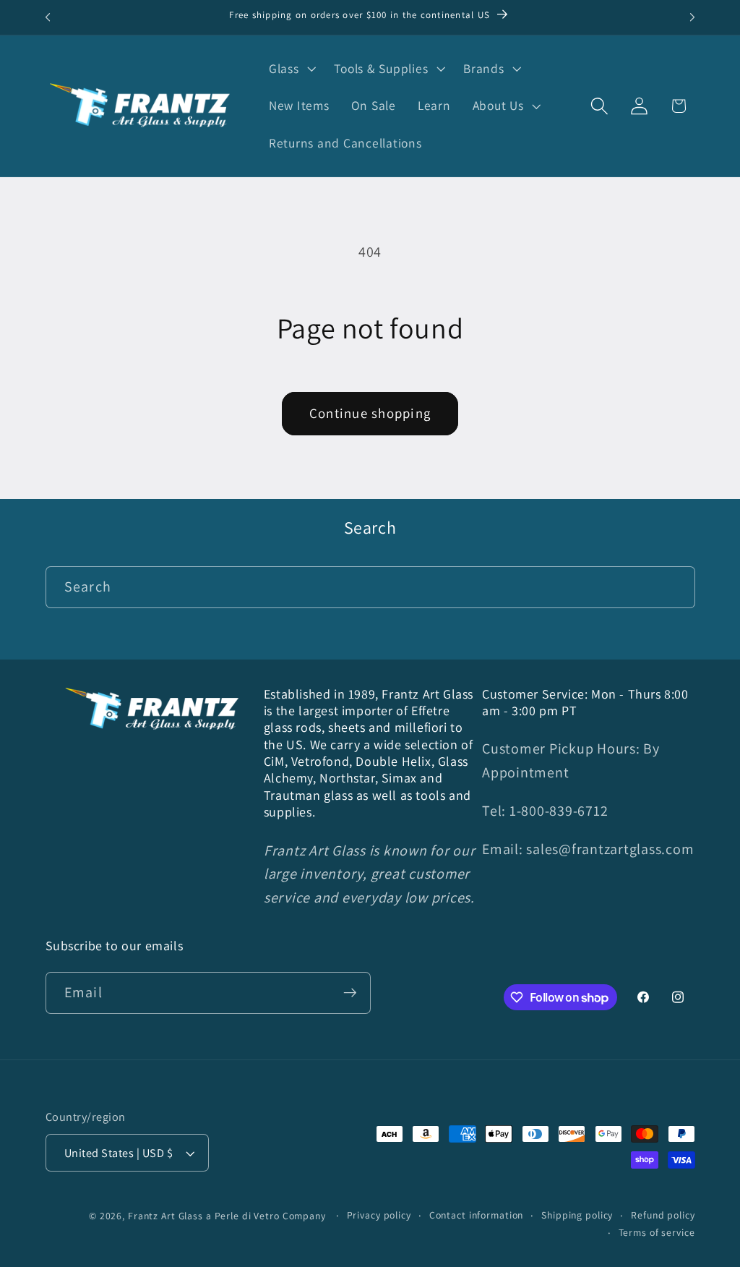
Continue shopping (370, 413)
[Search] (674, 587)
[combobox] (370, 587)
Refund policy (662, 1214)
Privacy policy (379, 1214)
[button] (291, 69)
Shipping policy (577, 1214)
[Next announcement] (692, 17)
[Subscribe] (350, 993)
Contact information (476, 1214)
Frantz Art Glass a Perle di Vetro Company (227, 1215)
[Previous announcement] (48, 17)
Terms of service (657, 1232)
